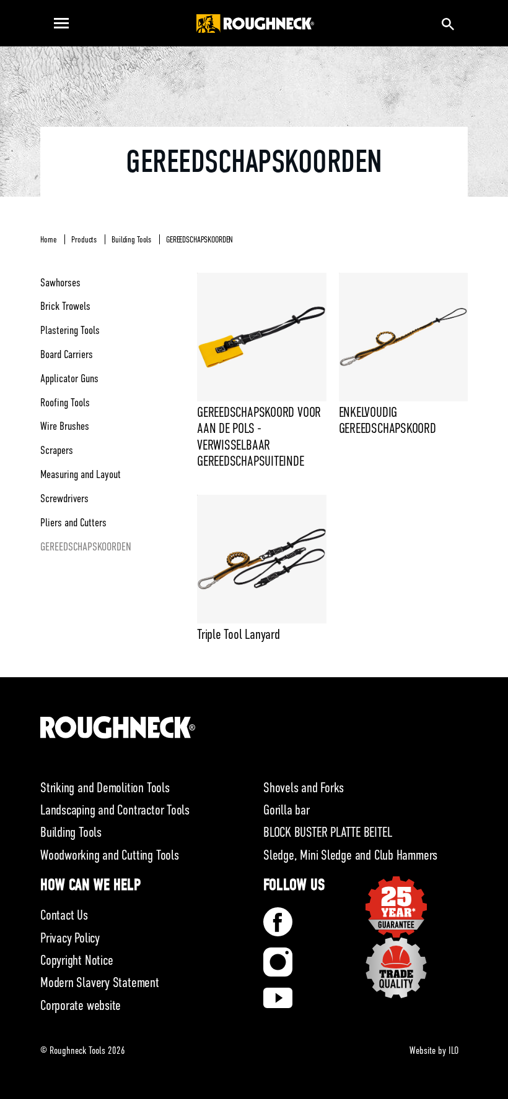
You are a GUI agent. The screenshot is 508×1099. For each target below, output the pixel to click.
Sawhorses (60, 282)
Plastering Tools (70, 330)
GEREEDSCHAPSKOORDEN (199, 239)
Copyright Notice (76, 960)
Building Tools (131, 239)
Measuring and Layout (80, 474)
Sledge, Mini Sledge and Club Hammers (350, 855)
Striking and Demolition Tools (105, 787)
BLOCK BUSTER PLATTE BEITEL (327, 832)
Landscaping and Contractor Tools (115, 810)
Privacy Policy (70, 938)
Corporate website (80, 1005)
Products (84, 239)
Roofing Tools (65, 402)
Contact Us (64, 915)
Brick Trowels (65, 306)
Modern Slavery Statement (99, 982)
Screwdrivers (64, 498)
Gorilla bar (286, 810)
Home (48, 239)
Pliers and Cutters (73, 522)
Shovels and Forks (303, 787)
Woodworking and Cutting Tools (109, 855)
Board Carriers (66, 354)
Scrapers (56, 450)
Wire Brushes (64, 426)
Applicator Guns (69, 378)
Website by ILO (433, 1050)
